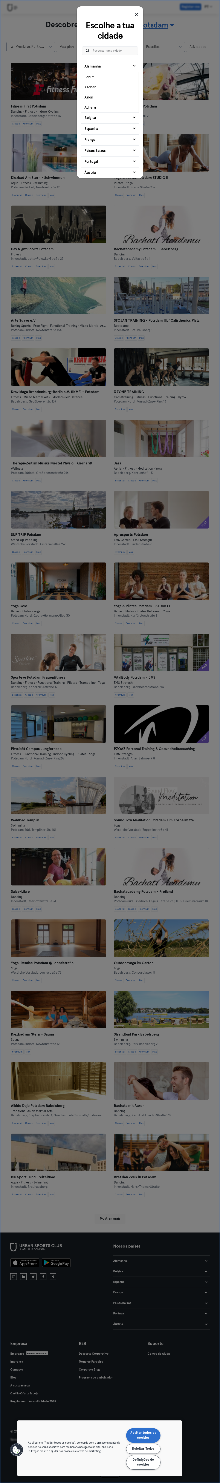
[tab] (110, 86)
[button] (16, 1450)
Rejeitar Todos (143, 1448)
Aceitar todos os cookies (143, 1435)
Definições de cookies (143, 1462)
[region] (99, 1448)
